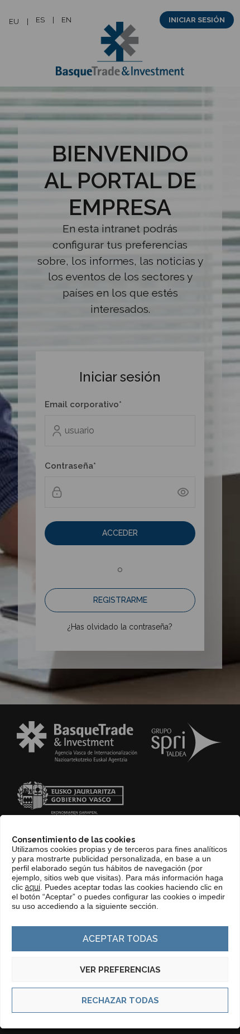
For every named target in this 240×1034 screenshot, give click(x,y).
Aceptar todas (120, 938)
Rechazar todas (120, 1000)
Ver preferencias (120, 970)
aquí (32, 887)
